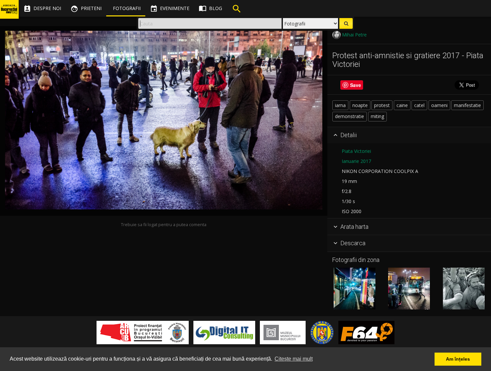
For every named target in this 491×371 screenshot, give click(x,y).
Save (355, 85)
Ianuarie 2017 (356, 161)
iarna (340, 105)
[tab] (409, 135)
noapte (360, 105)
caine (402, 105)
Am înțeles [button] (458, 359)
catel (419, 105)
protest (382, 105)
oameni (439, 105)
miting (377, 116)
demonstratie (349, 116)
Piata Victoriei (356, 151)
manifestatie (467, 105)
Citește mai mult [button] (294, 359)
